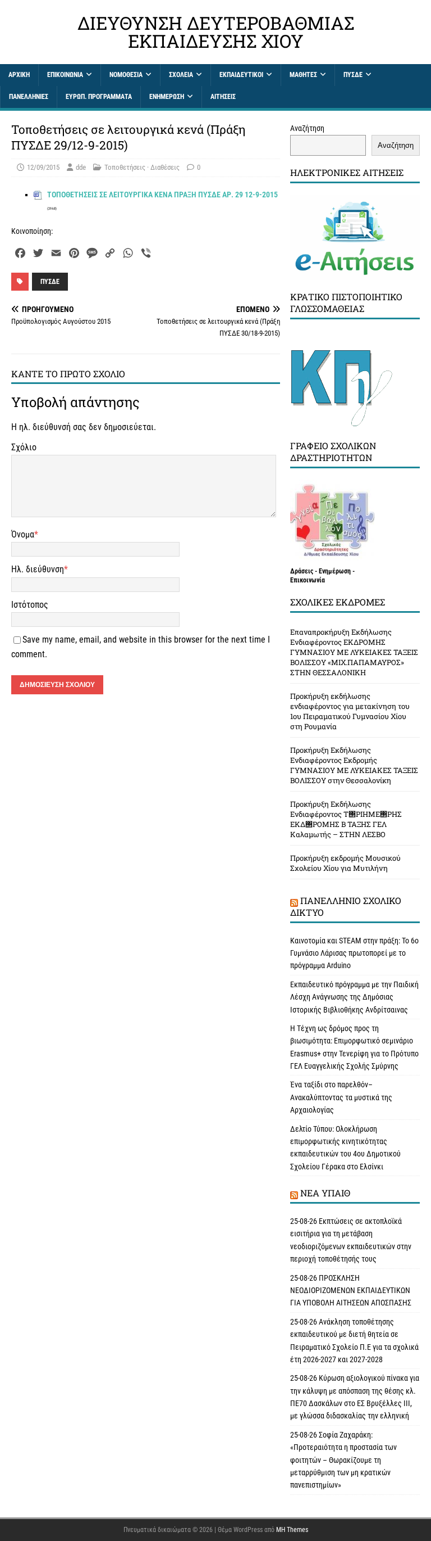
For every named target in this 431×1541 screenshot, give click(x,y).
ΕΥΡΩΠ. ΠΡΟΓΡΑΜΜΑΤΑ (99, 97)
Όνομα (22, 534)
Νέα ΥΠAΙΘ (325, 1193)
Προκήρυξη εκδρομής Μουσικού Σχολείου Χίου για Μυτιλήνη (345, 863)
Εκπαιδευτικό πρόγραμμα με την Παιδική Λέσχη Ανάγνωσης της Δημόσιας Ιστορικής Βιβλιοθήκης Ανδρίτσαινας (354, 997)
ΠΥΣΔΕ (353, 75)
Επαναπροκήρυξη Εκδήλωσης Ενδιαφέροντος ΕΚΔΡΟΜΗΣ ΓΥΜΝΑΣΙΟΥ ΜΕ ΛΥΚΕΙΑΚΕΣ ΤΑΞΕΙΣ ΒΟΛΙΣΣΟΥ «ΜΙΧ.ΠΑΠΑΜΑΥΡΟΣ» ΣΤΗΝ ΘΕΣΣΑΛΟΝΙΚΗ (354, 652)
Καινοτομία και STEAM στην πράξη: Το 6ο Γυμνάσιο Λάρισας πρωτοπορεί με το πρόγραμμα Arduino (354, 953)
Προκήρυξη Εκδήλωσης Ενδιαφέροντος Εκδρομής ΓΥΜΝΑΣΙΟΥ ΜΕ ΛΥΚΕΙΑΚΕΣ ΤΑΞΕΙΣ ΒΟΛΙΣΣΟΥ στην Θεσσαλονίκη (354, 765)
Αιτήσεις (223, 97)
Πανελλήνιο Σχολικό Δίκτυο (345, 906)
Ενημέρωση (166, 97)
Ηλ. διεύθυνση (37, 569)
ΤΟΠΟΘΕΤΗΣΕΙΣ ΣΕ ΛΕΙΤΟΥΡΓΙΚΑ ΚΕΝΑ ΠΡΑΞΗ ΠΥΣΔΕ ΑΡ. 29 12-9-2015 (162, 194)
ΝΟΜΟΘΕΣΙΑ (126, 75)
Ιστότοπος (29, 604)
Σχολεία (181, 75)
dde (81, 167)
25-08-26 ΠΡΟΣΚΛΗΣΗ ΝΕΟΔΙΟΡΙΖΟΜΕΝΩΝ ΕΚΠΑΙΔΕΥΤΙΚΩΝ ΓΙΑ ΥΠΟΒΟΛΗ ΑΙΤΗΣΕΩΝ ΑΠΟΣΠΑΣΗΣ (350, 1290)
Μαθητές (303, 75)
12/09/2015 (43, 167)
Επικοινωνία (65, 75)
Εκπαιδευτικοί (241, 75)
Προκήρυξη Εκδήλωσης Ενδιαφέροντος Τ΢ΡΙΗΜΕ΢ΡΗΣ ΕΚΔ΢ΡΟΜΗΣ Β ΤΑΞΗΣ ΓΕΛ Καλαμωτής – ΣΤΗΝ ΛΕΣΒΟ (346, 819)
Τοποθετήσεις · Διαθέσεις (142, 167)
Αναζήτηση (307, 128)
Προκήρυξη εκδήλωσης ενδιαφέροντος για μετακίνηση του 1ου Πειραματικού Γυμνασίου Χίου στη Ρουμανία (350, 711)
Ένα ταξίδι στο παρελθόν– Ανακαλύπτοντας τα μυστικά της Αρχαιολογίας (341, 1097)
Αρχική (19, 75)
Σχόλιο (23, 447)
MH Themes (292, 1530)
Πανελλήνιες (28, 97)
